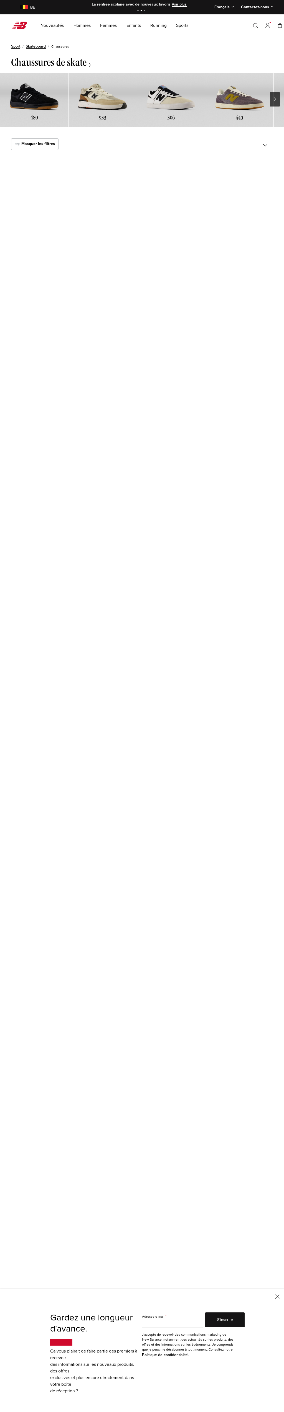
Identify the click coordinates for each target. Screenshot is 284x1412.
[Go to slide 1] (138, 11)
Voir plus (179, 4)
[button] (267, 25)
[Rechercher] (255, 25)
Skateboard (36, 46)
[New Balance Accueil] (21, 25)
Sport (15, 46)
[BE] (21, 7)
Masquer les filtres (37, 144)
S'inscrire (225, 1319)
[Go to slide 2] (142, 11)
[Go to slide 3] (145, 11)
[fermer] (277, 1296)
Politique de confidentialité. (165, 1355)
